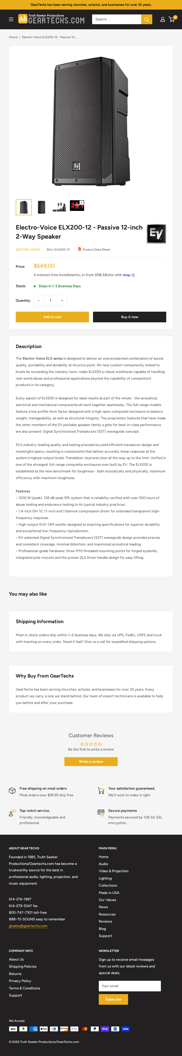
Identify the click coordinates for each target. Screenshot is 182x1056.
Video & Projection (114, 871)
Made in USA (109, 893)
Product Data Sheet (96, 250)
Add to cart (52, 317)
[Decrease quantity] (38, 300)
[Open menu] (11, 19)
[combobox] (116, 19)
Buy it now (129, 317)
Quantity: (23, 300)
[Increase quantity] (62, 300)
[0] (171, 19)
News (103, 907)
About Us (16, 959)
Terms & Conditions (24, 988)
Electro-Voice (28, 250)
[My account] (162, 19)
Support (105, 936)
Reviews (105, 921)
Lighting (105, 878)
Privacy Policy (20, 981)
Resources (107, 914)
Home (13, 37)
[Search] (146, 19)
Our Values (107, 900)
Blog (102, 929)
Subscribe (113, 999)
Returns (15, 974)
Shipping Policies (22, 966)
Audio (103, 864)
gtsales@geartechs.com (28, 926)
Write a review (91, 761)
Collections (108, 885)
